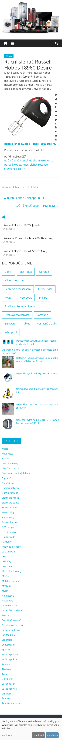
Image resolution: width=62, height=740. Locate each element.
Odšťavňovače (9, 605)
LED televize (45, 289)
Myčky (5, 590)
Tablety (6, 664)
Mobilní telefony (10, 580)
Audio (5, 448)
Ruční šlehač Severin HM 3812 (37, 205)
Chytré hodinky (10, 463)
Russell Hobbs (29, 187)
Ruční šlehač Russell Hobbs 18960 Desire (29, 144)
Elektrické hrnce (10, 497)
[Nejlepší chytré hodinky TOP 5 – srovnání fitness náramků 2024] (8, 425)
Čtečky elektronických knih (16, 473)
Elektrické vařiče (10, 507)
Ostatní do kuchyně (12, 610)
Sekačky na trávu (11, 629)
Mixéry (9, 56)
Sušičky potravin (10, 654)
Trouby (5, 674)
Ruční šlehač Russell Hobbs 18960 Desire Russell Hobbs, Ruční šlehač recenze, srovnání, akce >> (28, 164)
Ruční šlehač (12, 187)
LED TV (5, 556)
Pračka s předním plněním (20, 306)
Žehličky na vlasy (11, 703)
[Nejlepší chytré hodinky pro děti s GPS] (8, 379)
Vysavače (6, 693)
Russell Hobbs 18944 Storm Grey (25, 251)
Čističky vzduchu (11, 468)
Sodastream (8, 644)
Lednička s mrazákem (18, 289)
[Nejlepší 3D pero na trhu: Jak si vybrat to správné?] (8, 410)
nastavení (7, 735)
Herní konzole (9, 532)
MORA (8, 297)
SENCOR (10, 323)
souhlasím (52, 735)
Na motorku (8, 595)
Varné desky (8, 683)
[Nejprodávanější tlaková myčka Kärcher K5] (8, 394)
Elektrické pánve (10, 502)
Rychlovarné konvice (13, 625)
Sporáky (6, 649)
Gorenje (44, 271)
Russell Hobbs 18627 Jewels (22, 225)
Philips (43, 297)
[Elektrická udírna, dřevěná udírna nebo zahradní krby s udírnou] (8, 363)
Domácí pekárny (10, 487)
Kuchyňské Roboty (11, 546)
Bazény (6, 458)
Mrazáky (6, 585)
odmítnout (38, 735)
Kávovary (6, 541)
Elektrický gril (9, 512)
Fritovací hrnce (10, 522)
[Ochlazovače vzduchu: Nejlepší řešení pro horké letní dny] (8, 343)
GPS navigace (9, 527)
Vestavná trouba (47, 323)
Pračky (5, 615)
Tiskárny (6, 669)
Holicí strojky (8, 536)
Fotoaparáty (8, 517)
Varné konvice (9, 688)
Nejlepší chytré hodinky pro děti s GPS (36, 373)
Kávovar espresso (15, 280)
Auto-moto (7, 453)
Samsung (42, 315)
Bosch (8, 271)
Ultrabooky (7, 678)
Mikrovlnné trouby (11, 571)
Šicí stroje (7, 639)
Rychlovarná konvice (17, 315)
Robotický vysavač (11, 620)
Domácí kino (8, 483)
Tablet (26, 323)
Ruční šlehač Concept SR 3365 (25, 198)
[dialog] (31, 729)
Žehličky (6, 698)
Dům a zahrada (10, 492)
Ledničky (6, 561)
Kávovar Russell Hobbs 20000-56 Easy (28, 238)
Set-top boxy (8, 634)
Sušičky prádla (9, 659)
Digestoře (7, 478)
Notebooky (7, 600)
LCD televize (8, 551)
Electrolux (26, 271)
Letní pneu (7, 566)
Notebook (26, 297)
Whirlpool (11, 332)
